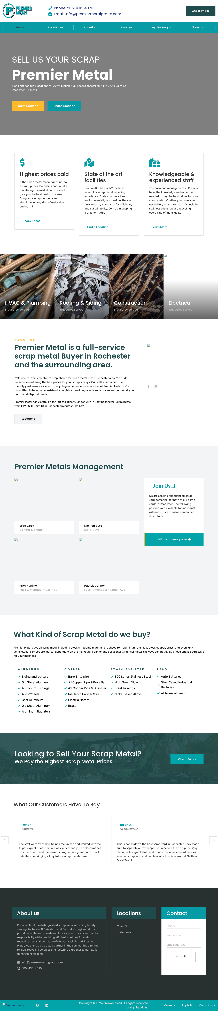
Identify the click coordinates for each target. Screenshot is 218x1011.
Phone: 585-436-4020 (73, 8)
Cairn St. (122, 926)
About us (197, 27)
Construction (130, 302)
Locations (91, 27)
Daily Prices (56, 27)
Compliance (207, 1005)
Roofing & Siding (81, 302)
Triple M (187, 1005)
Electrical (180, 302)
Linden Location (64, 106)
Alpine (144, 1007)
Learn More (159, 227)
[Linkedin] (155, 386)
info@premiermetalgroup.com (42, 962)
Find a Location (97, 227)
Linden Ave (124, 932)
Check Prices (200, 11)
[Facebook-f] (148, 386)
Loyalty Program (162, 27)
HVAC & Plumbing (28, 302)
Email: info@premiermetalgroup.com (87, 13)
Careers (169, 1005)
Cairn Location (28, 106)
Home (20, 27)
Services (127, 27)
